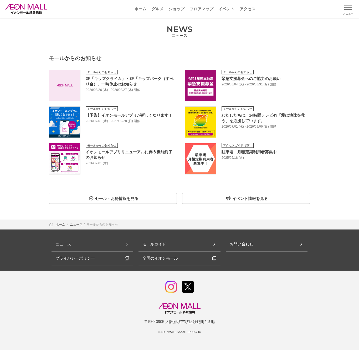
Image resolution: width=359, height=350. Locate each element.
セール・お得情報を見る (117, 198)
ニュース (76, 224)
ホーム (61, 224)
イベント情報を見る (250, 198)
